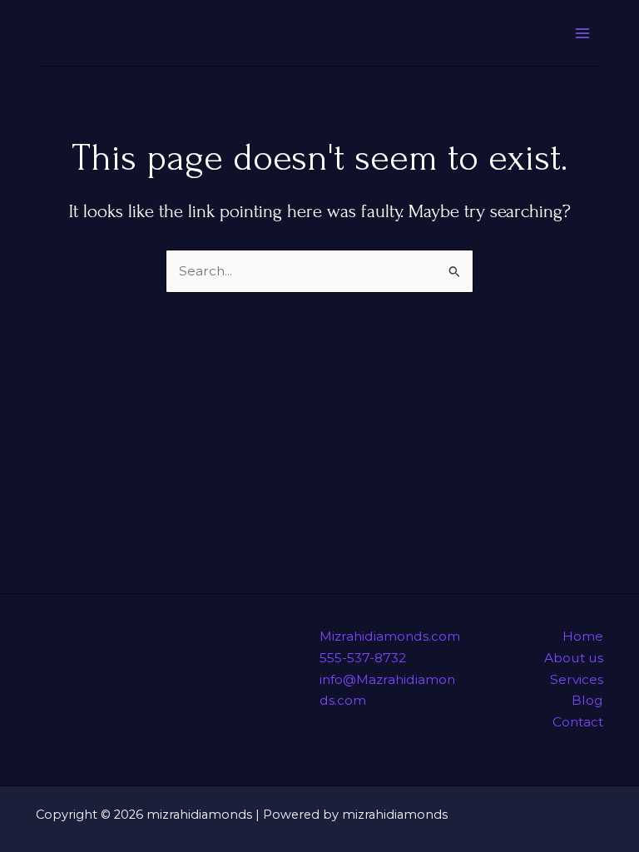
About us (573, 658)
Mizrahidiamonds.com (390, 636)
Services (576, 679)
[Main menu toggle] (583, 33)
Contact (577, 722)
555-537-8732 (363, 658)
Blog (587, 700)
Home (582, 636)
